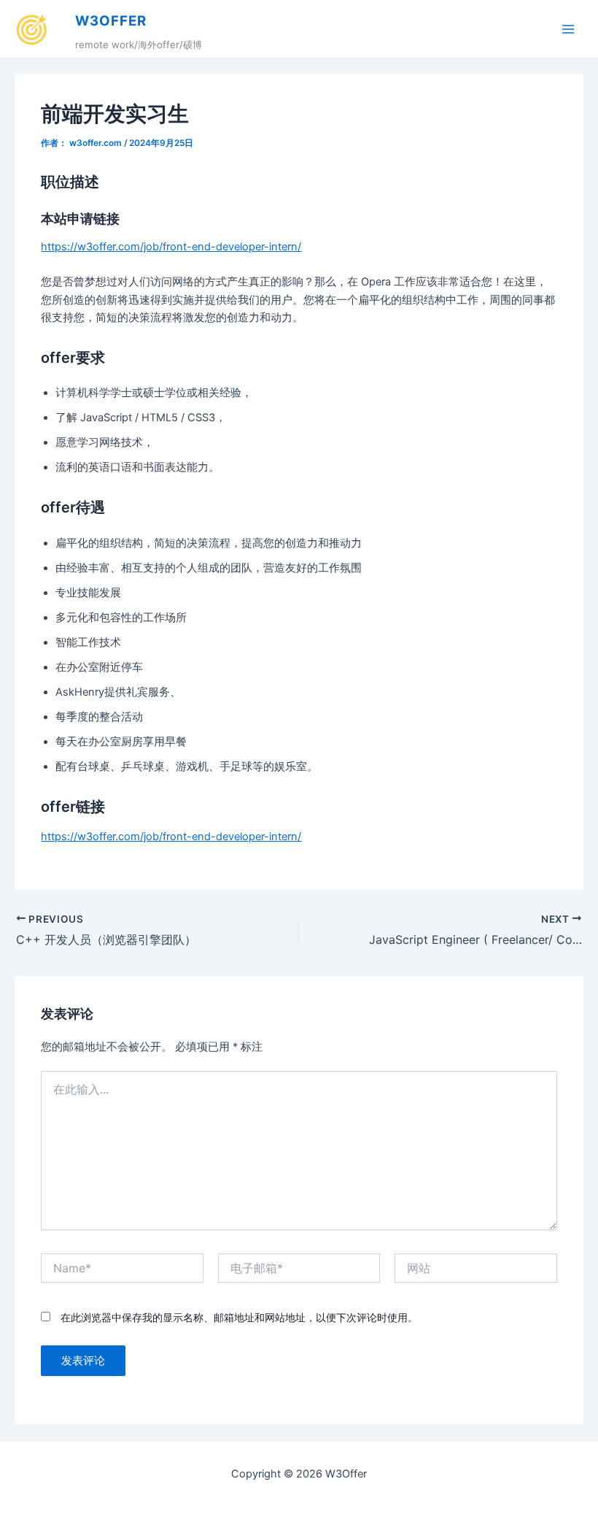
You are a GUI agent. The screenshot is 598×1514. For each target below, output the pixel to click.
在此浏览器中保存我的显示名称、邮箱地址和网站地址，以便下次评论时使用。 (239, 1317)
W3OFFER (111, 20)
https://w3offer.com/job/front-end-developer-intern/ (171, 246)
